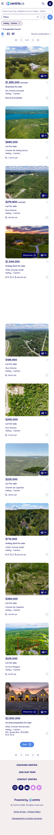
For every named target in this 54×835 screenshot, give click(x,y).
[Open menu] (2, 3)
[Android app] (39, 787)
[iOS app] (33, 787)
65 (45, 75)
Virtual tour (28, 255)
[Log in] (50, 3)
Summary (13, 33)
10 (46, 353)
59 (45, 532)
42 (45, 592)
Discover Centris (27, 765)
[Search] (43, 3)
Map (8, 33)
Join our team (27, 772)
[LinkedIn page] (27, 787)
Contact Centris (27, 779)
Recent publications (40, 34)
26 (45, 472)
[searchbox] (25, 11)
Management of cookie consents (27, 818)
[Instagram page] (15, 787)
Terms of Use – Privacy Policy (27, 811)
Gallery (2, 33)
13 (46, 135)
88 (45, 711)
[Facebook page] (21, 787)
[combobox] (27, 11)
